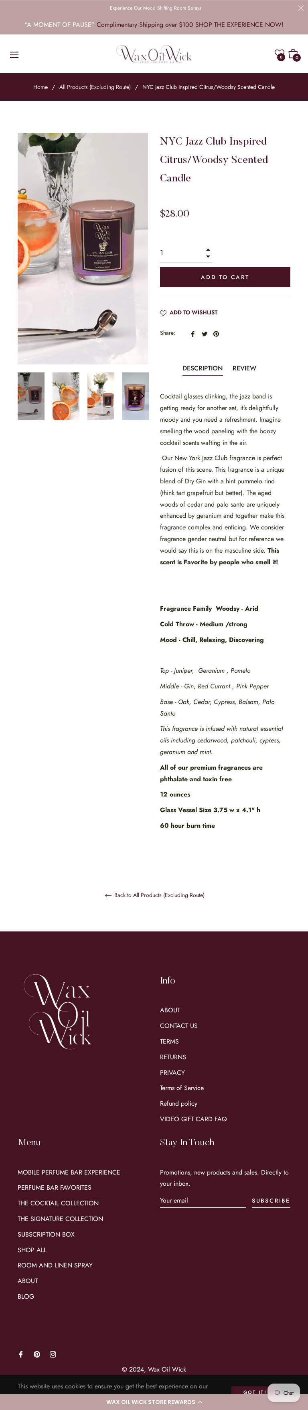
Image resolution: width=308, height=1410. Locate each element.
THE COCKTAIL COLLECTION (58, 1203)
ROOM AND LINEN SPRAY (55, 1265)
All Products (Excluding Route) (95, 87)
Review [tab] (245, 368)
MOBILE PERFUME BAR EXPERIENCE (69, 1172)
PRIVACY (172, 1072)
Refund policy (178, 1103)
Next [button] (142, 396)
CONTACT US (179, 1025)
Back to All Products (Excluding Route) (159, 895)
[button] (154, 1402)
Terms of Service (182, 1087)
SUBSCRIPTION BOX (46, 1234)
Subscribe (271, 1201)
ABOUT (170, 1010)
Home (40, 87)
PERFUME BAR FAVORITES (54, 1187)
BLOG (26, 1296)
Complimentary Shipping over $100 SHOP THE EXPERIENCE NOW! (190, 24)
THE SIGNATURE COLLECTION (60, 1218)
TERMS (169, 1041)
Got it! (255, 1392)
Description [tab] (202, 368)
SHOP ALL (32, 1250)
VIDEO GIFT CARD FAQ (193, 1119)
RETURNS (173, 1057)
